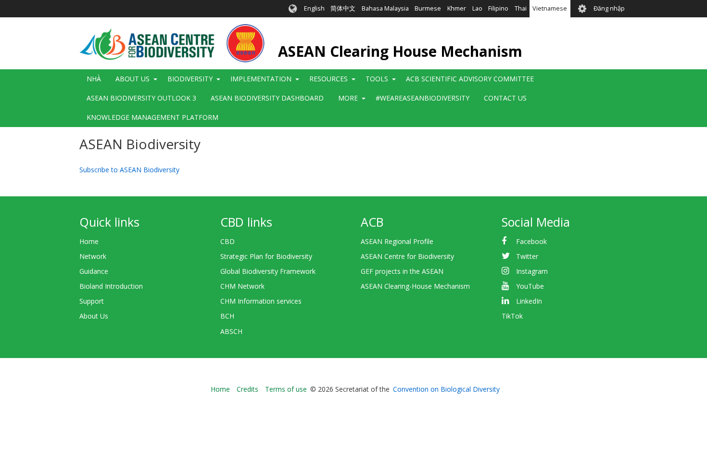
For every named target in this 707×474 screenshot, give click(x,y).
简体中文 (342, 8)
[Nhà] (172, 43)
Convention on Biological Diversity (446, 389)
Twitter (527, 256)
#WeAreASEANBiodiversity (422, 97)
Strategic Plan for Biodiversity (266, 256)
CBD (227, 241)
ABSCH (231, 331)
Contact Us (505, 97)
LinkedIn (529, 301)
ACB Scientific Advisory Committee (470, 78)
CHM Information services (261, 301)
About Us (93, 315)
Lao (477, 8)
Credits (247, 389)
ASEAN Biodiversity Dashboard (267, 97)
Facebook (531, 241)
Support (91, 301)
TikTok (512, 315)
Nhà (94, 78)
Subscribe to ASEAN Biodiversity (129, 169)
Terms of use (286, 389)
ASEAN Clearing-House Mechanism (415, 286)
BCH (227, 315)
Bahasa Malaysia (385, 8)
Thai (521, 8)
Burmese (428, 8)
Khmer (456, 8)
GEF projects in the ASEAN (402, 271)
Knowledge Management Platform (152, 117)
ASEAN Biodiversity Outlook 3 (141, 97)
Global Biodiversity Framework (268, 271)
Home (89, 241)
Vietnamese (549, 8)
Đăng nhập (609, 8)
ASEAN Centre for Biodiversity (407, 256)
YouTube (530, 286)
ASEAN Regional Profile (397, 241)
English (314, 8)
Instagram (532, 271)
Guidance (93, 271)
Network (92, 256)
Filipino (498, 8)
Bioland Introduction (111, 286)
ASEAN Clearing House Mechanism (400, 51)
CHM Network (242, 286)
